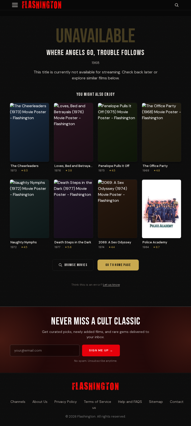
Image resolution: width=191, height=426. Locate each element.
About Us (40, 401)
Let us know (111, 285)
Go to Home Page (118, 265)
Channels (17, 401)
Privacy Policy (65, 401)
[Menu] (15, 5)
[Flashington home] (95, 386)
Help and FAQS (130, 401)
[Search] (176, 4)
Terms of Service (97, 401)
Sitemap (156, 401)
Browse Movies (75, 265)
